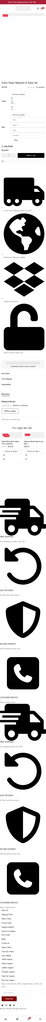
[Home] (6, 1019)
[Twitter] (2, 1005)
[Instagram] (6, 1005)
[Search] (38, 9)
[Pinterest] (10, 1005)
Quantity (5, 150)
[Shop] (17, 1019)
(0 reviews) (40, 87)
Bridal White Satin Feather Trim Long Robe (10, 442)
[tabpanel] (23, 410)
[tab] (6, 394)
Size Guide (8, 146)
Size (3, 127)
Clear (16, 140)
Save (6, 15)
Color (4, 101)
